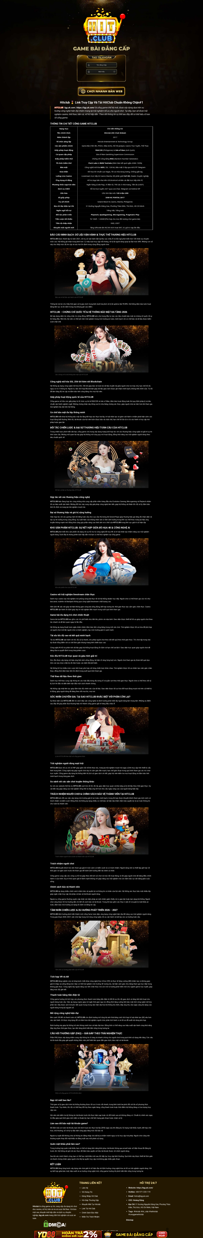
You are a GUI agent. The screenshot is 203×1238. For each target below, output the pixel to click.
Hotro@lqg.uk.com (141, 1196)
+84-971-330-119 (143, 1192)
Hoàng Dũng (138, 1200)
